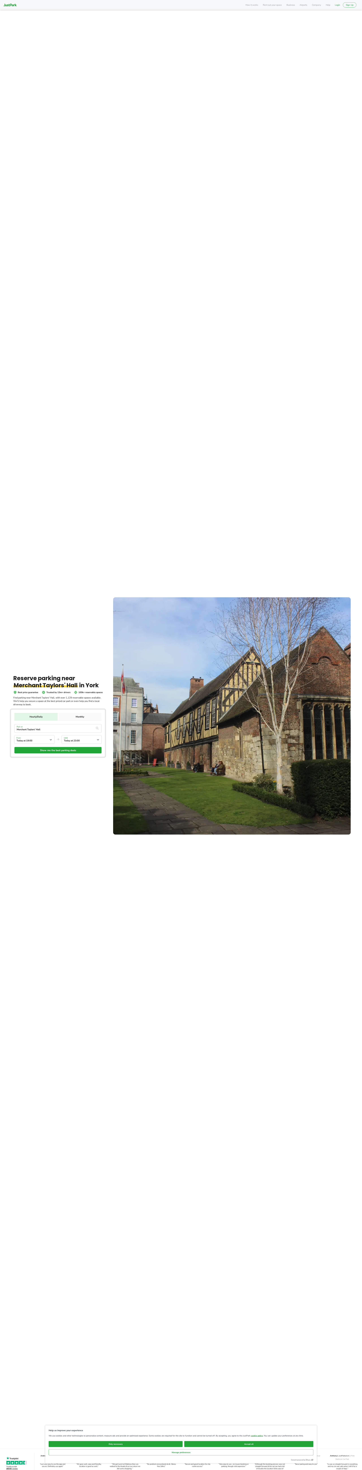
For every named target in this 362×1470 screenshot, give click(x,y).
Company (316, 5)
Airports (303, 5)
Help (328, 5)
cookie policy (257, 1435)
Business (290, 5)
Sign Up (350, 5)
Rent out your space (272, 5)
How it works (251, 5)
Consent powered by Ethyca (300, 1460)
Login (337, 5)
